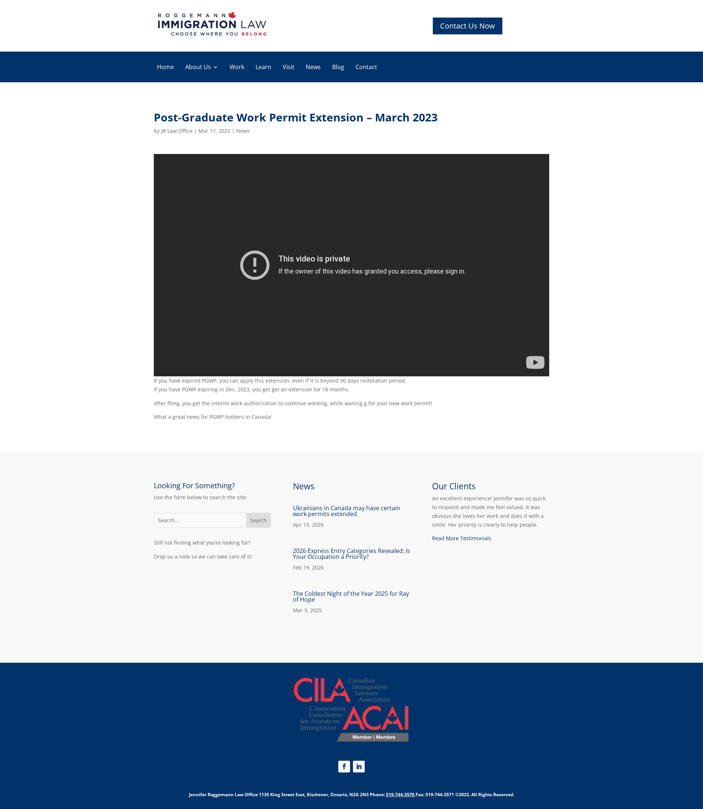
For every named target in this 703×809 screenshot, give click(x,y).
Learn (263, 67)
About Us (198, 67)
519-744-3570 (400, 794)
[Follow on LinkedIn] (359, 766)
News (313, 67)
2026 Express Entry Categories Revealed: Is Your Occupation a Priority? (351, 554)
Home (165, 67)
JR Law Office (177, 130)
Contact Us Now (467, 26)
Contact (366, 67)
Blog (338, 67)
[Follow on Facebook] (344, 766)
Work (237, 67)
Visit (288, 67)
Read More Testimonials (461, 538)
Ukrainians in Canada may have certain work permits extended (346, 511)
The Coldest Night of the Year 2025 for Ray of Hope (351, 596)
